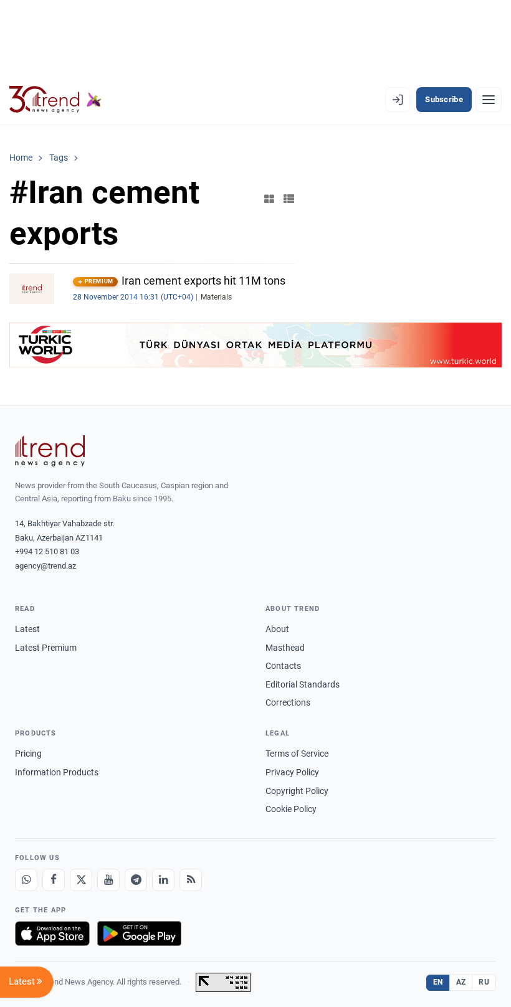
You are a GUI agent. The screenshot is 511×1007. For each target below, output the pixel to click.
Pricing (28, 754)
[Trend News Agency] (50, 450)
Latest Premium (46, 648)
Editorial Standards (302, 684)
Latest (27, 629)
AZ (461, 982)
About (277, 629)
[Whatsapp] (26, 880)
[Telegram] (136, 880)
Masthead (285, 648)
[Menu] (488, 99)
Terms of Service (296, 754)
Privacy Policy (292, 772)
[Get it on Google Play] (139, 933)
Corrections (287, 702)
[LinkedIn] (163, 880)
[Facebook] (53, 880)
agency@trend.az (45, 565)
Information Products (56, 772)
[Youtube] (108, 880)
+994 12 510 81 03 (47, 551)
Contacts (283, 666)
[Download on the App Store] (52, 933)
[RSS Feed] (190, 880)
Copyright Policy (296, 791)
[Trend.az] (55, 99)
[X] (81, 880)
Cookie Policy (291, 809)
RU (484, 982)
